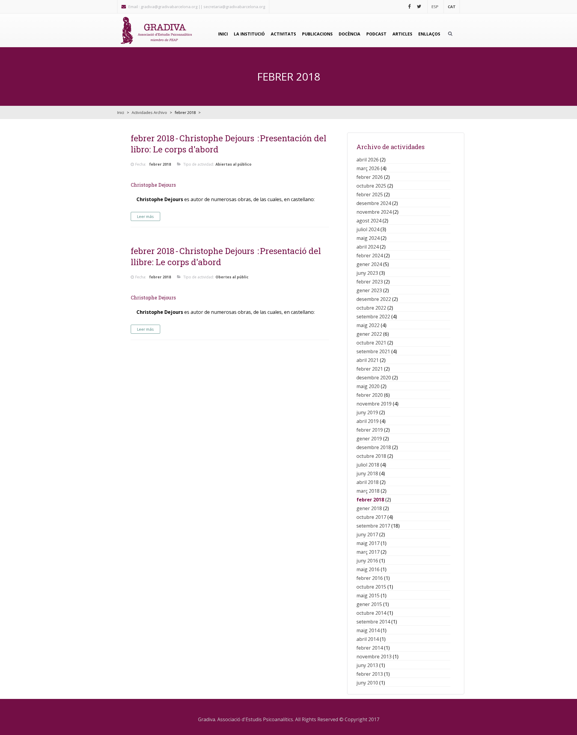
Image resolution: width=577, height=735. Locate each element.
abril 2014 (367, 639)
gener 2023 (369, 290)
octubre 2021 (371, 342)
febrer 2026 (369, 177)
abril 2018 (367, 482)
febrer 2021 (369, 369)
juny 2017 (367, 534)
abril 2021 (367, 360)
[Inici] (156, 30)
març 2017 (368, 552)
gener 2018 (369, 508)
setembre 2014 (373, 621)
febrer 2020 (369, 395)
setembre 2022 (373, 316)
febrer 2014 (369, 648)
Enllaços (429, 34)
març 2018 (368, 491)
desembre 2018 (373, 447)
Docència (349, 34)
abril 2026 (367, 159)
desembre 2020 (373, 377)
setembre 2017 (373, 525)
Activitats (283, 34)
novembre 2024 (374, 212)
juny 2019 (367, 412)
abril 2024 (367, 246)
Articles (402, 34)
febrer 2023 (369, 281)
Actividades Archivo (149, 112)
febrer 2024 (369, 255)
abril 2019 (367, 421)
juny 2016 (367, 560)
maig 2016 (368, 569)
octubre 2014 (371, 613)
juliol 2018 (367, 464)
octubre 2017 (371, 517)
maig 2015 (368, 595)
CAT (452, 6)
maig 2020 (368, 386)
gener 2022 (369, 334)
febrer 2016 (369, 578)
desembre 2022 (373, 299)
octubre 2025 (371, 185)
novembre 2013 (374, 656)
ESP (435, 6)
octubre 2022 (371, 308)
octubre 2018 (371, 456)
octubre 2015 (371, 586)
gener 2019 (369, 438)
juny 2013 (367, 665)
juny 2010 (367, 682)
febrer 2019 (369, 430)
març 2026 (368, 168)
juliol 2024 (367, 229)
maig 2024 (368, 238)
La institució (249, 34)
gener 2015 (369, 604)
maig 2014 (368, 630)
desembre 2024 (373, 203)
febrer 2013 (369, 674)
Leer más (145, 216)
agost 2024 (368, 220)
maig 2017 (368, 543)
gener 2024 (369, 264)
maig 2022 (368, 325)
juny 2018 (367, 473)
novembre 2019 (374, 403)
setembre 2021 (373, 351)
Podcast (376, 34)
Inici (223, 34)
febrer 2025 (369, 194)
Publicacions (317, 34)
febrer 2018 (370, 499)
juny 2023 (367, 273)
